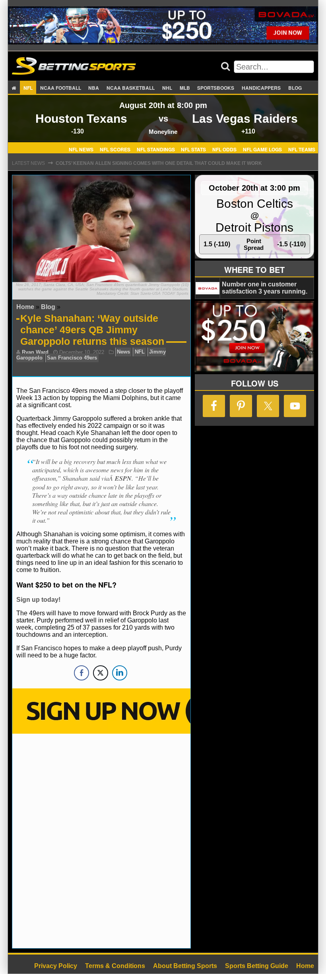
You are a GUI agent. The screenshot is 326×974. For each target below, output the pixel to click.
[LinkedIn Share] (119, 672)
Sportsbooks (215, 87)
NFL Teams (301, 149)
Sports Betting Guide (256, 965)
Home (25, 306)
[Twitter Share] (100, 672)
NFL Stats (193, 149)
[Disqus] (101, 840)
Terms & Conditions (115, 965)
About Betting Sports (185, 965)
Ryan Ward (35, 352)
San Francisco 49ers (72, 358)
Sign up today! (38, 599)
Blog (295, 87)
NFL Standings (156, 149)
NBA (93, 87)
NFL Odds (224, 149)
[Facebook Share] (81, 672)
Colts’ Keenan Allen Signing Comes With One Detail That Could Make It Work (159, 163)
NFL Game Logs (262, 149)
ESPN (123, 478)
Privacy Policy (55, 965)
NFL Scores (115, 149)
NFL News (81, 149)
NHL (167, 87)
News (123, 352)
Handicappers (261, 87)
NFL (28, 87)
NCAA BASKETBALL (131, 87)
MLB (185, 87)
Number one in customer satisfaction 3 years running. (264, 288)
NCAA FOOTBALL (60, 87)
